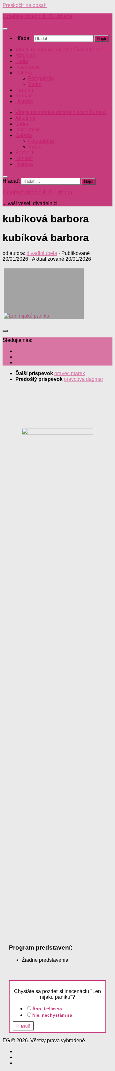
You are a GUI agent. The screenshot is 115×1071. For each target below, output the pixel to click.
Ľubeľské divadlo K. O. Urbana (37, 16)
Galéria (23, 72)
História (24, 101)
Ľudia (21, 61)
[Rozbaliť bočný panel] (5, 331)
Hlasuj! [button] (23, 1026)
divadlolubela (42, 253)
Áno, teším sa (47, 1008)
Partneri (24, 90)
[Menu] (5, 29)
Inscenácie (27, 67)
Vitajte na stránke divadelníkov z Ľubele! (61, 49)
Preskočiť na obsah (25, 5)
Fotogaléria (41, 78)
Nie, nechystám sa (52, 1015)
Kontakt (24, 95)
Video (35, 84)
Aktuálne (25, 55)
